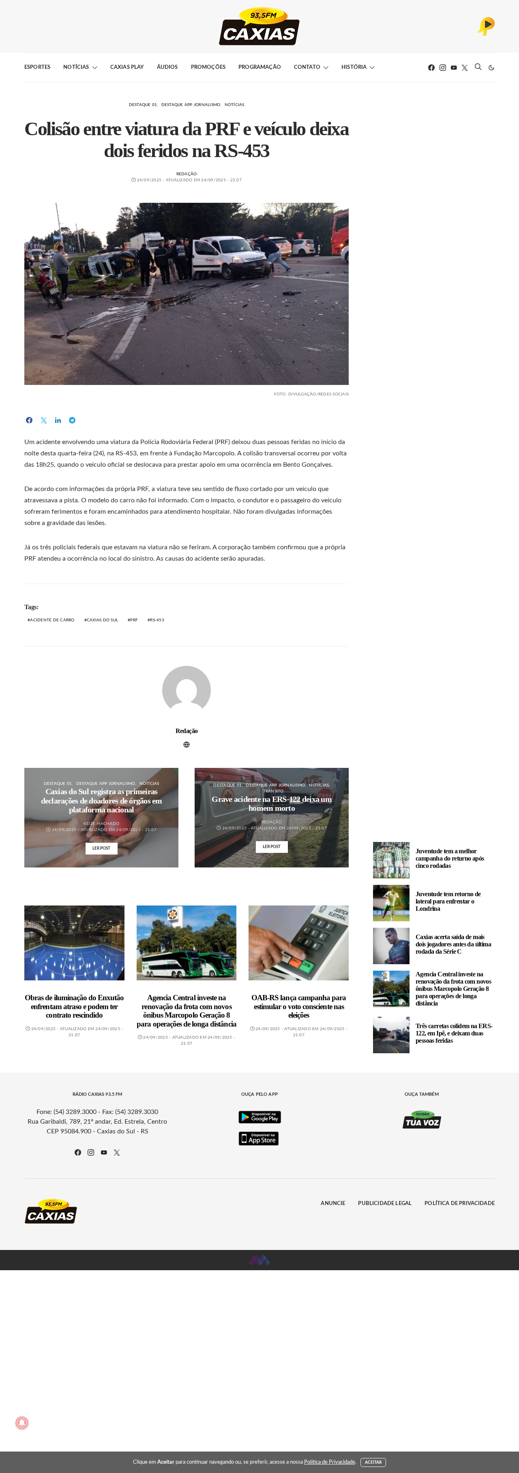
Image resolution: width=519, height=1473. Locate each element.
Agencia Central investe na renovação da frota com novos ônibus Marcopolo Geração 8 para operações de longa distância (186, 1010)
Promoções (208, 67)
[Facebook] (431, 67)
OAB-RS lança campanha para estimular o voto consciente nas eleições (298, 1006)
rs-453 (157, 620)
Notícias (76, 67)
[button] (491, 67)
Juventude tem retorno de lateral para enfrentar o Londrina (448, 901)
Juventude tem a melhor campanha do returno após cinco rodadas (450, 858)
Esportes (37, 67)
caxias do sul (102, 620)
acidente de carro (52, 620)
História (354, 67)
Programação (259, 67)
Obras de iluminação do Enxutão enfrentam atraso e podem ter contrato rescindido (74, 1006)
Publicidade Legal (385, 1203)
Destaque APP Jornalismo (191, 105)
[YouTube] (453, 67)
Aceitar (373, 1462)
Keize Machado (101, 824)
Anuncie (333, 1203)
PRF (134, 620)
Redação (186, 174)
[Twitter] (464, 67)
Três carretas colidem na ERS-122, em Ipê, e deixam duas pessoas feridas (454, 1033)
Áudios (167, 67)
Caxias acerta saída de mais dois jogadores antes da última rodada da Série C (453, 944)
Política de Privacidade (460, 1203)
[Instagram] (443, 67)
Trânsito (273, 791)
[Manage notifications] (21, 1422)
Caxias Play (127, 67)
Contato (307, 67)
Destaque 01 (143, 105)
